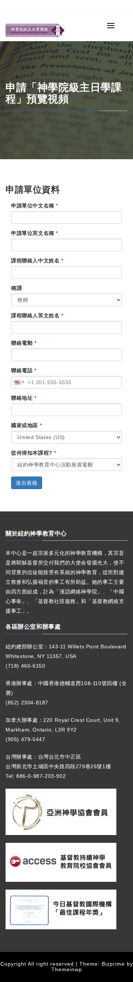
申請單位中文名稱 (34, 206)
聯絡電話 (24, 370)
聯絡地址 (24, 398)
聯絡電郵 (24, 343)
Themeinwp (66, 969)
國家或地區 (26, 425)
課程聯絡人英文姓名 (37, 315)
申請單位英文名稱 (34, 233)
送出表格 (26, 483)
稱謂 (16, 288)
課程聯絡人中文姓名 (37, 260)
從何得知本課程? (33, 453)
